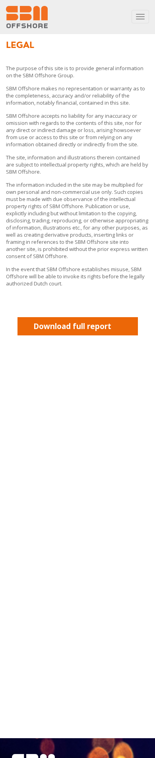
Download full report (72, 326)
